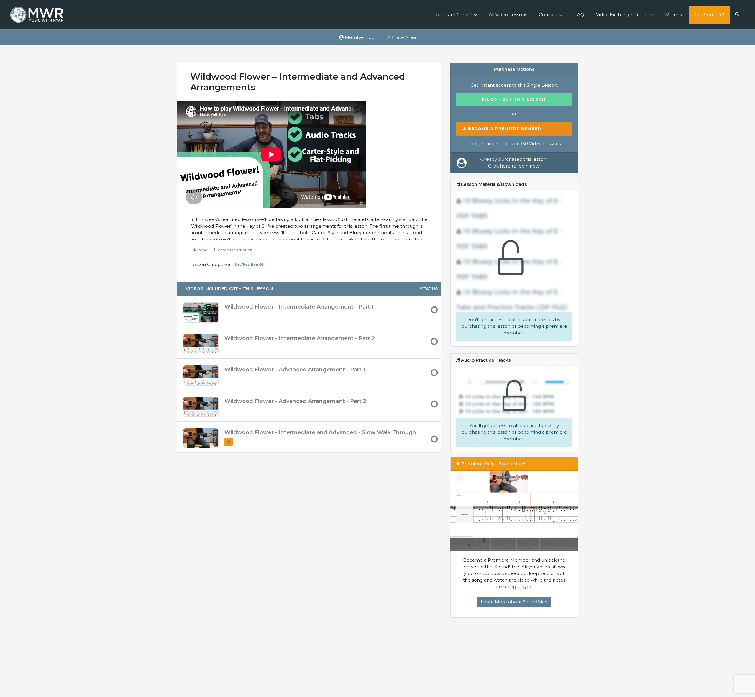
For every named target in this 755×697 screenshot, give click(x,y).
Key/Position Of (249, 265)
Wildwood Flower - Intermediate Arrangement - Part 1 (299, 307)
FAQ (579, 14)
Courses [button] (548, 14)
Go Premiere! (709, 14)
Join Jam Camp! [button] (453, 14)
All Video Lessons (508, 14)
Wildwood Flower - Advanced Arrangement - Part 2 (295, 401)
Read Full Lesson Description (224, 249)
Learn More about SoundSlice (514, 602)
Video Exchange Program (624, 14)
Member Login (361, 37)
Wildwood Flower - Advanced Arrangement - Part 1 (294, 369)
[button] (737, 14)
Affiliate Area (401, 37)
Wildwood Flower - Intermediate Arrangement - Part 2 (299, 338)
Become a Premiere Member (504, 129)
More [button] (671, 14)
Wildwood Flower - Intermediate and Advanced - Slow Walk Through (320, 432)
